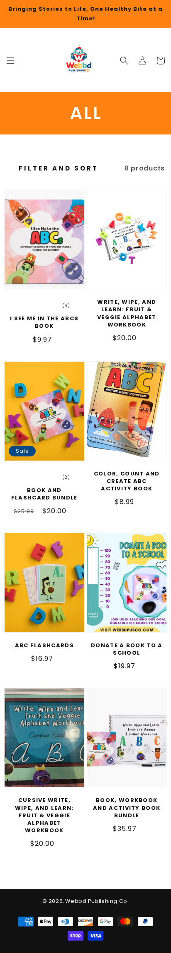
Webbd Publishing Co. (97, 901)
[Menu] (10, 60)
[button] (124, 60)
